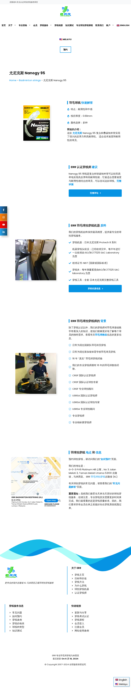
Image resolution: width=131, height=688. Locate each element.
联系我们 (99, 25)
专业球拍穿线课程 (84, 25)
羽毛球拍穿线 (98, 476)
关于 (10, 25)
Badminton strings (30, 80)
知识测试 (69, 25)
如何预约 (105, 459)
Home (12, 80)
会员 (35, 25)
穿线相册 (58, 25)
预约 (65, 49)
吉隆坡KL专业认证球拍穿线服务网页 (24, 2)
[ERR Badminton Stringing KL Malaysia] (65, 11)
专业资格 (23, 25)
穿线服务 (44, 25)
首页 (4, 25)
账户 (108, 25)
